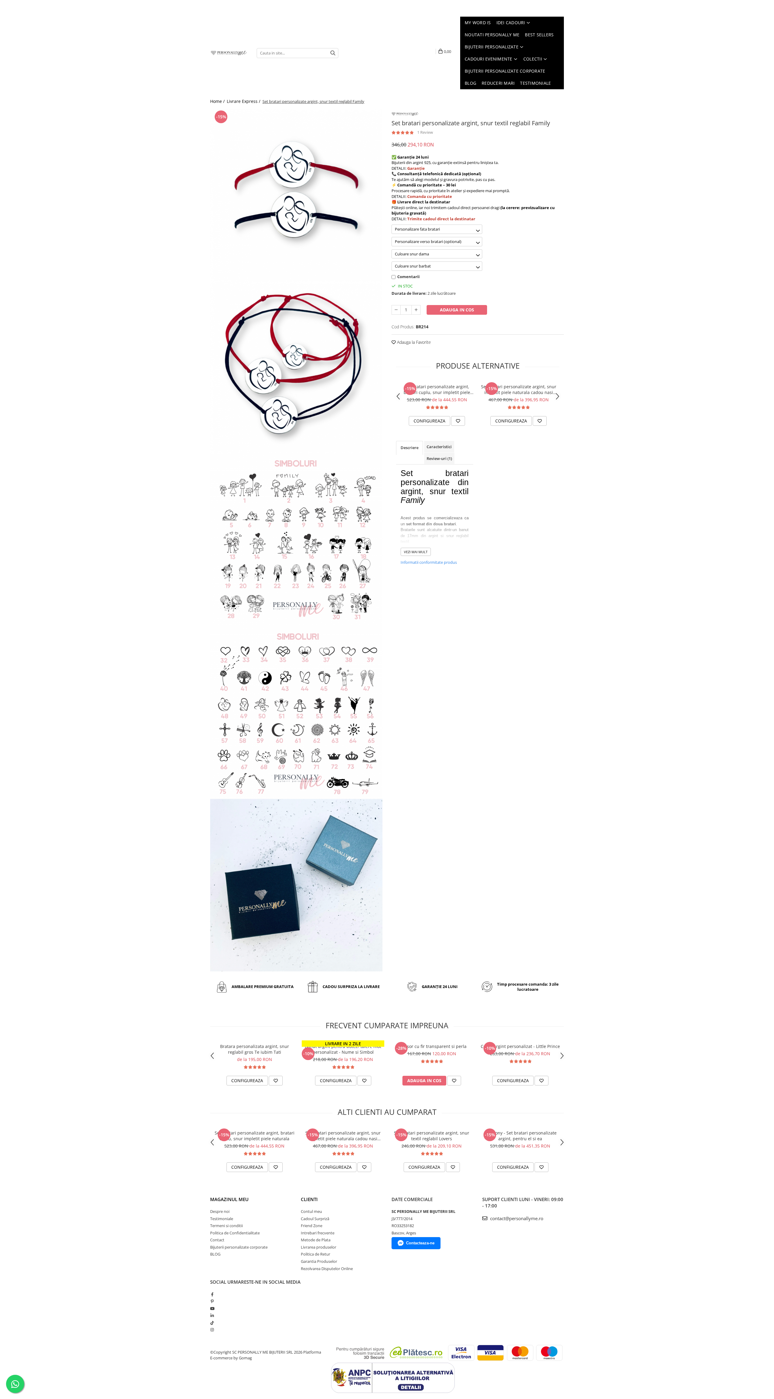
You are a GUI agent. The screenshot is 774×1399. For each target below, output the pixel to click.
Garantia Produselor (319, 1261)
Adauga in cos (457, 310)
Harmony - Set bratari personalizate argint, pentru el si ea (520, 1135)
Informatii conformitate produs (429, 562)
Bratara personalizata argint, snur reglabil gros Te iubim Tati (254, 1049)
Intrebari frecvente (317, 1233)
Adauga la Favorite (413, 342)
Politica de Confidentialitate (235, 1233)
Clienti (309, 1199)
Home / (218, 101)
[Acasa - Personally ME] (229, 53)
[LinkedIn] (212, 1315)
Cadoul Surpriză (315, 1218)
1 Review (425, 132)
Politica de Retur (315, 1254)
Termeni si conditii (226, 1225)
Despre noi (219, 1211)
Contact (217, 1240)
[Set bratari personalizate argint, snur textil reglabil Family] (296, 195)
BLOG (215, 1254)
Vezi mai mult (416, 552)
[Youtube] (212, 1308)
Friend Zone (311, 1225)
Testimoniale (221, 1218)
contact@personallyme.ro (516, 1218)
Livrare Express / (244, 101)
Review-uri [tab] (439, 458)
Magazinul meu (229, 1199)
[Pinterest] (212, 1301)
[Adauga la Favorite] (458, 421)
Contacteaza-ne (420, 1243)
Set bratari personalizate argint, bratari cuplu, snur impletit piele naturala (437, 389)
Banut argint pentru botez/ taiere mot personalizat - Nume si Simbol (343, 1049)
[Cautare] (332, 53)
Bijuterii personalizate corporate (239, 1247)
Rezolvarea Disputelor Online (327, 1268)
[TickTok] (212, 1322)
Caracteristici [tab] (439, 446)
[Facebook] (212, 1294)
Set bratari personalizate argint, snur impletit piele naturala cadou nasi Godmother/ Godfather (518, 389)
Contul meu (311, 1211)
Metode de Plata (315, 1240)
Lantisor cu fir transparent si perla (432, 1046)
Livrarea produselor (318, 1247)
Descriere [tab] (409, 447)
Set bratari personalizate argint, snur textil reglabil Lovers (431, 1135)
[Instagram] (212, 1329)
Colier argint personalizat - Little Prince (520, 1046)
